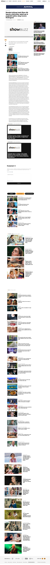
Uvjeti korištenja (14, 562)
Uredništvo (6, 562)
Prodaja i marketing (10, 562)
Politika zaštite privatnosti (19, 562)
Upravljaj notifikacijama (31, 562)
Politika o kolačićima (25, 562)
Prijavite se (19, 183)
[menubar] (49, 1)
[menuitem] (49, 1)
